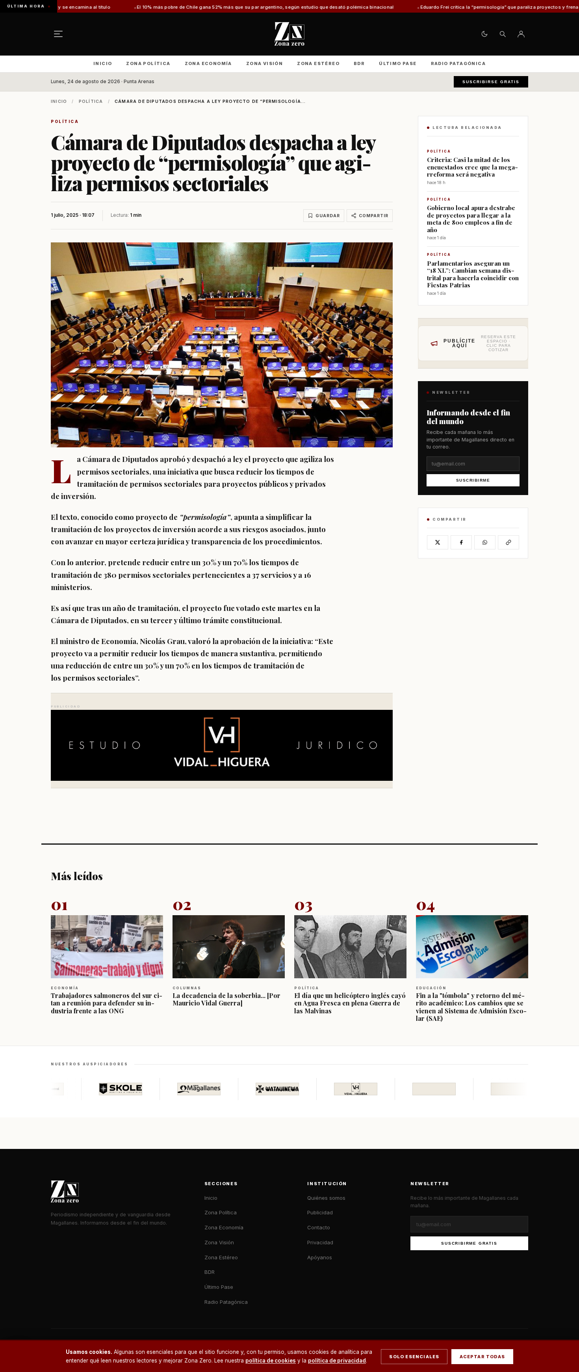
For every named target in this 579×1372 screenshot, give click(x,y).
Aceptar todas (482, 1356)
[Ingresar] (521, 34)
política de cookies (270, 1360)
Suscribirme (473, 480)
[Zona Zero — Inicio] (289, 34)
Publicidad (320, 1212)
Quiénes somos (326, 1198)
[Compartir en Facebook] (461, 542)
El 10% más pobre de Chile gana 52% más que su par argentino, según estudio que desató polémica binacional (164, 7)
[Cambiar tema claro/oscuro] (484, 34)
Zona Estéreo (318, 63)
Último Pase (397, 63)
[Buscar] (502, 34)
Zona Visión (264, 63)
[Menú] (58, 34)
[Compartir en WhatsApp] (484, 542)
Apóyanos (319, 1257)
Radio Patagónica (458, 63)
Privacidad (320, 1242)
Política (91, 101)
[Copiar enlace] (508, 542)
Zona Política (148, 63)
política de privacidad (337, 1360)
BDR (359, 63)
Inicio (102, 63)
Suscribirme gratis (469, 1243)
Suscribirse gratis (491, 82)
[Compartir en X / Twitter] (437, 542)
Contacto (318, 1227)
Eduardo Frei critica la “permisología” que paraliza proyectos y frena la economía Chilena (423, 7)
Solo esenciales (414, 1356)
